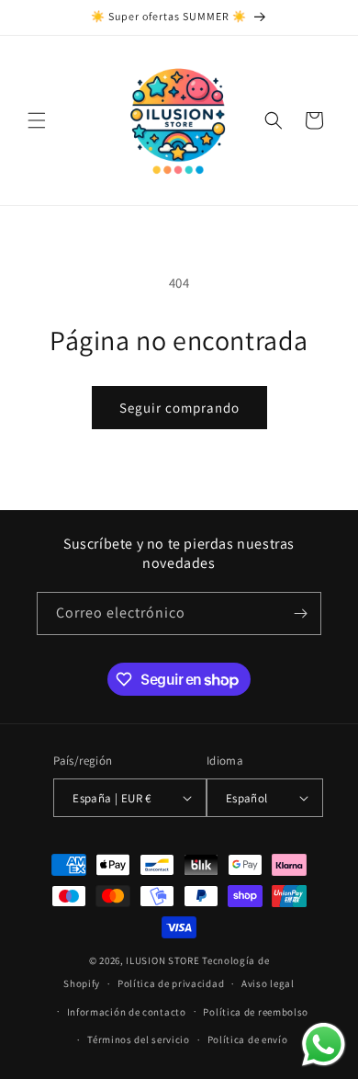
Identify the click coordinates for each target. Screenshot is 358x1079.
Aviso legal (268, 983)
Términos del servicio (138, 1039)
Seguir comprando (179, 407)
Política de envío (247, 1039)
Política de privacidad (170, 983)
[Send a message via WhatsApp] (323, 1044)
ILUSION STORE (162, 960)
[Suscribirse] (300, 613)
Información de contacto (126, 1011)
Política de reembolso (255, 1011)
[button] (37, 120)
